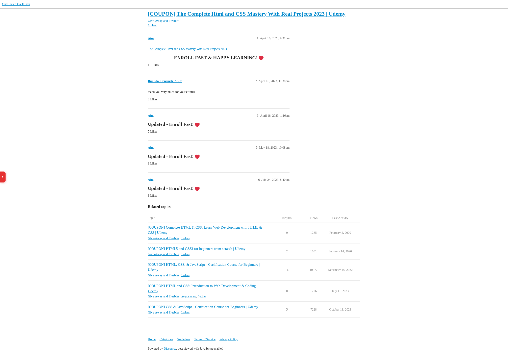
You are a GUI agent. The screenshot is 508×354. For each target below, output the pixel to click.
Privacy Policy (228, 339)
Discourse (170, 348)
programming (188, 296)
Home (152, 339)
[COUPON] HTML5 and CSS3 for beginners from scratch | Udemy (196, 249)
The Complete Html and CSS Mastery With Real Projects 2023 (187, 49)
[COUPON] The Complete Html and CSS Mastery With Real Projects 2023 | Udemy (246, 14)
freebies (152, 25)
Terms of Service (205, 339)
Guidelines (183, 339)
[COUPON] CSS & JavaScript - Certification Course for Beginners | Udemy (203, 307)
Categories (166, 339)
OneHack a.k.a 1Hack (16, 4)
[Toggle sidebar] (3, 177)
